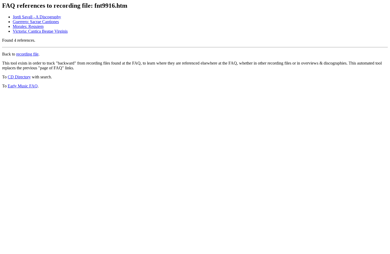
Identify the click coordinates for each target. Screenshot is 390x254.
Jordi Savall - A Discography (37, 17)
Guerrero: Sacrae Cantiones (36, 21)
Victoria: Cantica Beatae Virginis (40, 31)
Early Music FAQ (23, 86)
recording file (27, 54)
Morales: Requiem (28, 26)
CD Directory (19, 77)
